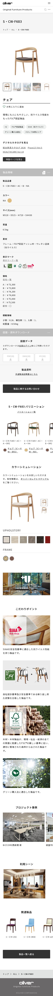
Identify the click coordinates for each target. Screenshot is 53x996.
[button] (47, 172)
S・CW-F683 (23, 29)
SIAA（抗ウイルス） (36, 127)
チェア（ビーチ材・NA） (36, 450)
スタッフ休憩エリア (33, 132)
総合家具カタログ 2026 (14, 147)
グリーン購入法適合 (13, 132)
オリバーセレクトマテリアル (35, 478)
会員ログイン (25, 345)
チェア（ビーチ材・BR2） (15, 450)
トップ (5, 29)
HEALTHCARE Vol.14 (13, 151)
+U (6, 127)
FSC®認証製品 (17, 127)
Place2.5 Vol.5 (35, 147)
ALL (13, 29)
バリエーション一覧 (26, 411)
